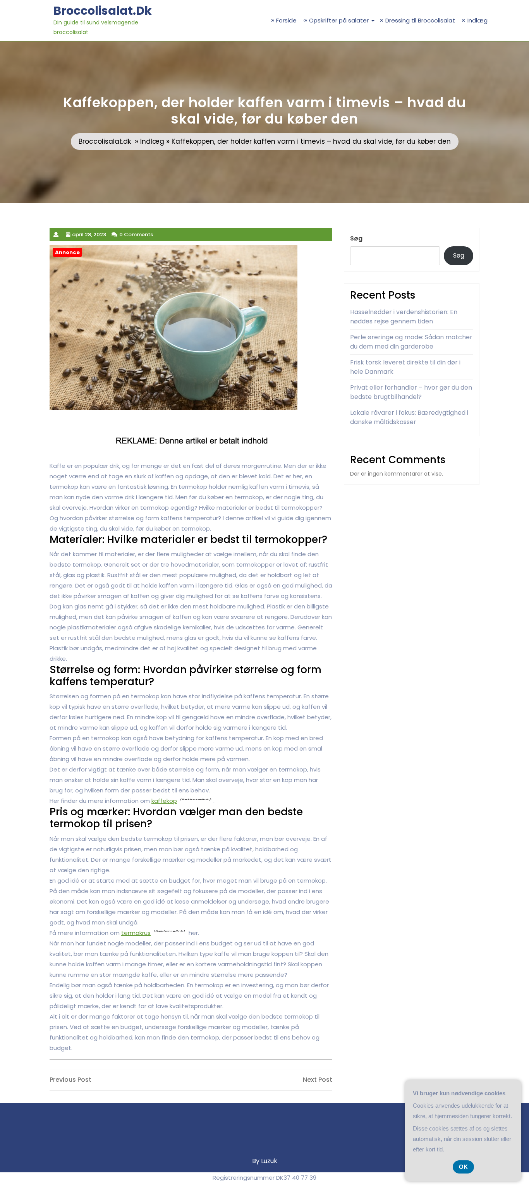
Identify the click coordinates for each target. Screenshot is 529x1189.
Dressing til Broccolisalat (420, 20)
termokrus (136, 933)
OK (463, 1166)
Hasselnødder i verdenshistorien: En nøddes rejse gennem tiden (403, 317)
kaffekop (164, 801)
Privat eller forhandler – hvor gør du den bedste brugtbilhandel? (411, 392)
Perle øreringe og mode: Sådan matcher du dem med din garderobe (411, 342)
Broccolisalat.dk (102, 10)
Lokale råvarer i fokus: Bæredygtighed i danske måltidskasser (409, 417)
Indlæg (477, 20)
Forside (286, 20)
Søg (356, 238)
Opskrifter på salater (339, 20)
